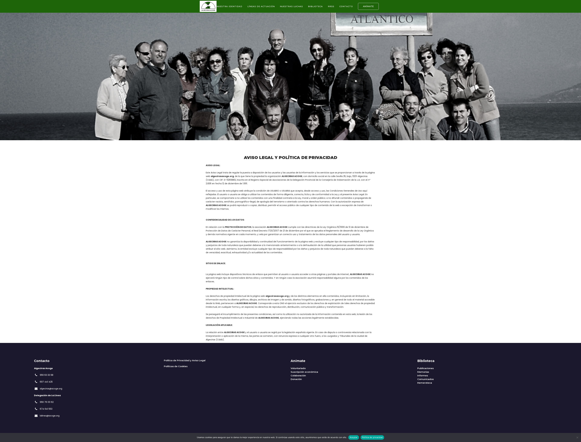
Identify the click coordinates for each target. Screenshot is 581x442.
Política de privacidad (372, 437)
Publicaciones (425, 368)
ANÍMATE (368, 6)
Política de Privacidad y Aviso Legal (184, 360)
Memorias (423, 371)
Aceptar (354, 437)
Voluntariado (298, 368)
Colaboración (298, 375)
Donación (296, 379)
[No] (577, 437)
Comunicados (425, 379)
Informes (422, 375)
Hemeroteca (424, 382)
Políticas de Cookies (175, 366)
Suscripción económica (304, 371)
